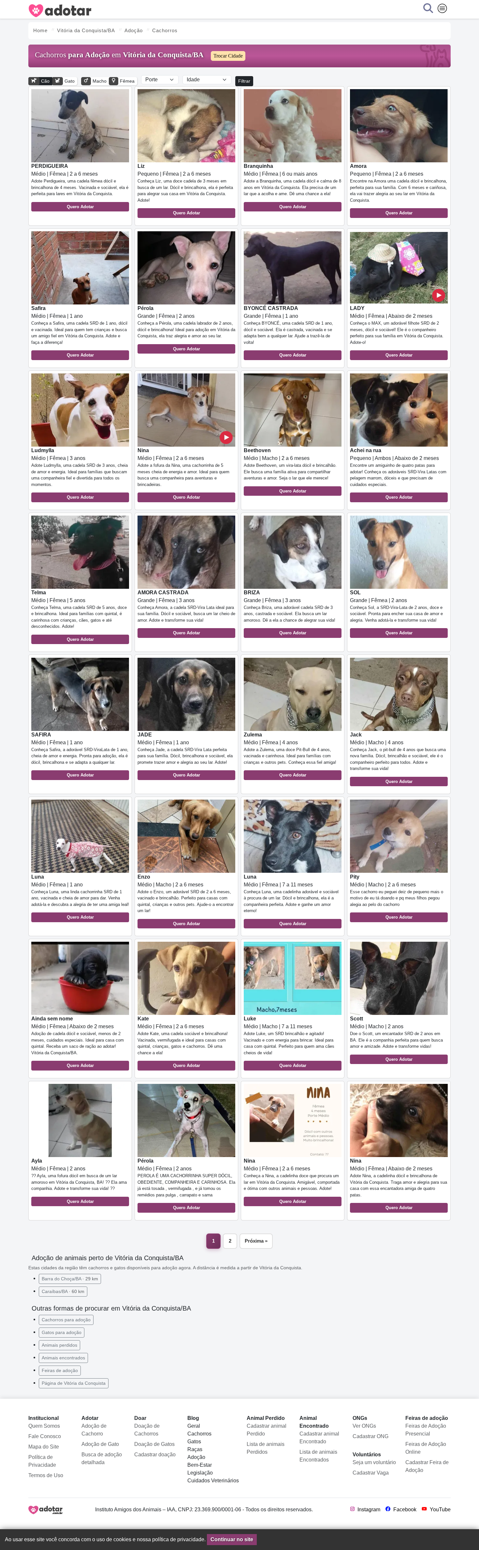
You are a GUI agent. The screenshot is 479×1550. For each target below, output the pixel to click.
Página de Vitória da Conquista (74, 1383)
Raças (194, 1449)
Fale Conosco (44, 1436)
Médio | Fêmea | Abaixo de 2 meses (396, 331)
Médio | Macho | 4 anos (398, 758)
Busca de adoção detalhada (101, 1458)
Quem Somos (44, 1426)
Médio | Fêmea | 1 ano (79, 331)
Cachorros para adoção (66, 1319)
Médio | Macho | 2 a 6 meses (290, 470)
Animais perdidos (59, 1345)
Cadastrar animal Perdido (266, 1429)
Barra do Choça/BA (70, 1278)
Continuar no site (231, 1539)
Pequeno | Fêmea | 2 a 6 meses (185, 189)
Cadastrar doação (155, 1454)
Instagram (368, 1509)
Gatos (194, 1441)
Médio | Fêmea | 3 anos (79, 474)
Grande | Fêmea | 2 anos (186, 328)
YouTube (439, 1509)
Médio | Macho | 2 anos (396, 1039)
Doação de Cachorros (147, 1429)
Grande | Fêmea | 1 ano (288, 331)
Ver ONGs (364, 1426)
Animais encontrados (63, 1357)
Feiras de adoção (60, 1370)
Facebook (404, 1509)
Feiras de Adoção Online (425, 1448)
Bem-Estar (199, 1465)
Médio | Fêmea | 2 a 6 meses (79, 186)
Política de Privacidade (42, 1461)
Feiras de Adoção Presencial (425, 1429)
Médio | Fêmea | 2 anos (79, 1181)
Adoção (196, 1457)
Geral (193, 1426)
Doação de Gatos (154, 1444)
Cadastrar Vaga (371, 1473)
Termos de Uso (45, 1475)
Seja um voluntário (374, 1462)
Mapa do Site (43, 1446)
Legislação (200, 1473)
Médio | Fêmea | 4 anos (290, 755)
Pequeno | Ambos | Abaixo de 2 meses (398, 474)
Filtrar (244, 81)
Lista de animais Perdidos (265, 1448)
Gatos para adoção (61, 1332)
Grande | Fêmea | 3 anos (186, 613)
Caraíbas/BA (63, 1291)
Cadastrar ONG (370, 1436)
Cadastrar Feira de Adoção (427, 1466)
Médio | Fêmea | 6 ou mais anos (292, 186)
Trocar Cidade (228, 56)
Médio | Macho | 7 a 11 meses (289, 1042)
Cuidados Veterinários (213, 1480)
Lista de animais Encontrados (318, 1455)
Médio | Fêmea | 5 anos (79, 616)
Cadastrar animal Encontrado (319, 1437)
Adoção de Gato (100, 1444)
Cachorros (199, 1433)
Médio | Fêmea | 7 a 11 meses (291, 900)
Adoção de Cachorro (94, 1429)
